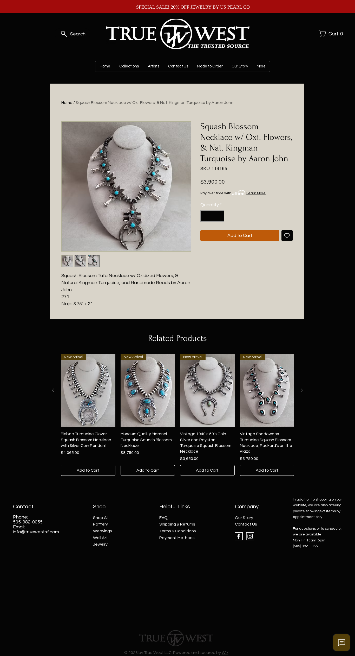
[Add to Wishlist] (287, 235)
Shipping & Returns (177, 524)
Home (67, 103)
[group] (177, 415)
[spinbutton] (212, 216)
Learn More (256, 193)
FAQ (163, 518)
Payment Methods (177, 538)
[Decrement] (205, 216)
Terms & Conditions (177, 531)
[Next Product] (302, 390)
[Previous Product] (53, 390)
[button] (330, 33)
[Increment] (219, 216)
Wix (225, 653)
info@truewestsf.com (36, 531)
